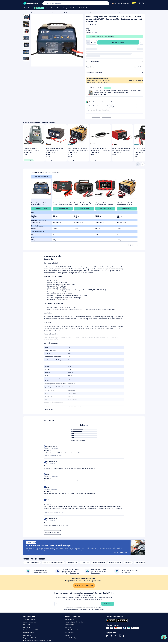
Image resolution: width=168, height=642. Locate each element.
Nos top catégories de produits (73, 622)
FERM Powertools (96, 117)
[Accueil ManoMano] (31, 3)
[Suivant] (142, 164)
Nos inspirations (69, 632)
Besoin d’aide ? (27, 624)
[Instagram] (119, 635)
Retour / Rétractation (29, 622)
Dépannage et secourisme (53, 12)
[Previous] (130, 245)
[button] (115, 91)
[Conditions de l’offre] (142, 37)
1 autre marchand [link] (106, 117)
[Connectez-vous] (139, 3)
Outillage (30, 12)
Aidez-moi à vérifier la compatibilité (98, 106)
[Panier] (143, 3)
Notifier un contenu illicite (31, 630)
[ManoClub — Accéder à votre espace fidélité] (134, 3)
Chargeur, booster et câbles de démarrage (72, 12)
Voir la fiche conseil (120, 552)
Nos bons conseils (69, 619)
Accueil (25, 12)
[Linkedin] (107, 635)
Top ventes (67, 635)
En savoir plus (100, 609)
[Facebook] (111, 635)
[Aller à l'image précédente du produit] (34, 41)
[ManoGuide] (164, 637)
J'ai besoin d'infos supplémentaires (98, 110)
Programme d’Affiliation (30, 638)
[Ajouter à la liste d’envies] (141, 42)
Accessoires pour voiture (40, 12)
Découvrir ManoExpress (71, 638)
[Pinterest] (115, 635)
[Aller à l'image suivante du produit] (80, 41)
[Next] (135, 245)
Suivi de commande (29, 619)
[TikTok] (124, 635)
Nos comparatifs (69, 624)
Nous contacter (27, 627)
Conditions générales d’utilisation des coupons (37, 640)
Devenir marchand (28, 632)
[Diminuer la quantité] (88, 42)
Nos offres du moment (71, 630)
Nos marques (68, 627)
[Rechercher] (44, 3)
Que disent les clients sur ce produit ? (124, 106)
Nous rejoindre (27, 635)
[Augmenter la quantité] (95, 42)
